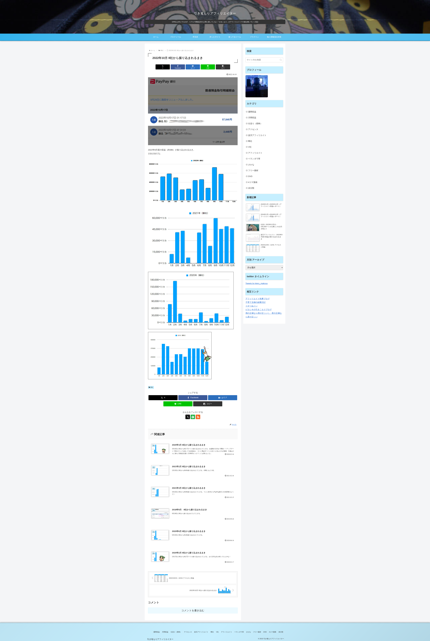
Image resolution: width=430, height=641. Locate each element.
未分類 (251, 188)
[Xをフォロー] (187, 417)
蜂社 (151, 387)
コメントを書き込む (192, 610)
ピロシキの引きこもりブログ (258, 309)
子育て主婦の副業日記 (255, 302)
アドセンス (253, 129)
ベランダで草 (254, 159)
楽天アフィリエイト (257, 135)
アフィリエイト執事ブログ (257, 299)
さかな (251, 165)
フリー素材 (253, 170)
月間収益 (252, 117)
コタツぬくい (251, 306)
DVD (250, 176)
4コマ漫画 (252, 182)
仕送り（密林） (255, 123)
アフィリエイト (255, 153)
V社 (250, 147)
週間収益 (252, 112)
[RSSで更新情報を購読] (198, 417)
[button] (223, 66)
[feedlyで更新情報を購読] (193, 417)
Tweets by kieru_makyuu (256, 283)
